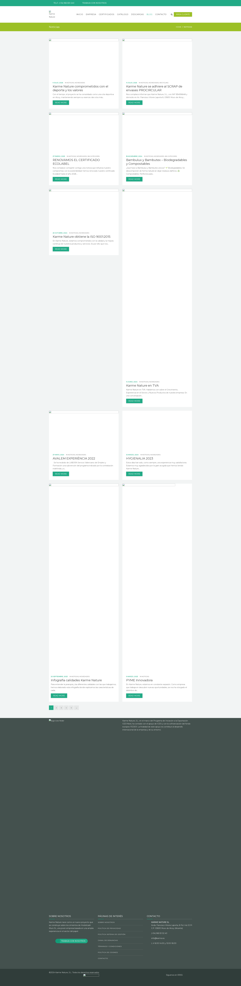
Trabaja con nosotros (94, 3)
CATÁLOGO (122, 14)
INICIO (79, 14)
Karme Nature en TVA (142, 385)
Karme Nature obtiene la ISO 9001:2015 (81, 236)
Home (178, 27)
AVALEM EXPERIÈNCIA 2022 (74, 458)
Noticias (70, 83)
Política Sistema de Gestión (111, 934)
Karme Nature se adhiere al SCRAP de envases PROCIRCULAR (154, 88)
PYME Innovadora (139, 680)
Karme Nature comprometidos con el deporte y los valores (80, 88)
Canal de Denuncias (108, 940)
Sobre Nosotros (106, 922)
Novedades (80, 83)
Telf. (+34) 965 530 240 (63, 3)
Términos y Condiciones (110, 946)
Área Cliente (183, 14)
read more (61, 102)
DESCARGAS (137, 14)
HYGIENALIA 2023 (139, 458)
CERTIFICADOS (106, 14)
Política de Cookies (108, 952)
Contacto (103, 958)
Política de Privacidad (109, 928)
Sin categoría (93, 156)
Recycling (164, 83)
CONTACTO (161, 14)
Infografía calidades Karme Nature (76, 680)
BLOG (150, 14)
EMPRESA (91, 14)
